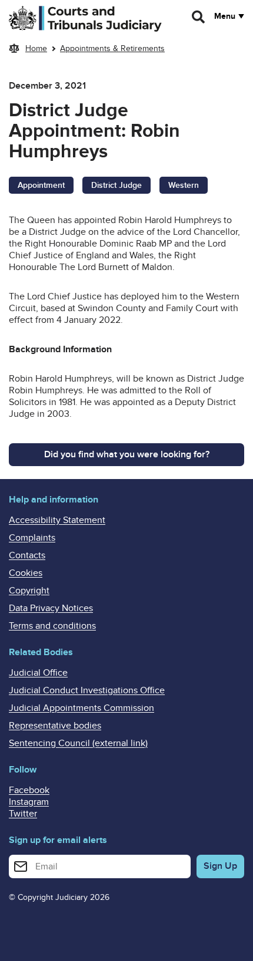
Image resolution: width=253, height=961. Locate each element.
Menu (224, 16)
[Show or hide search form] (199, 17)
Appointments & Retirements (112, 48)
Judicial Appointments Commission (81, 708)
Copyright (29, 590)
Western (183, 185)
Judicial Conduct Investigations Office (87, 690)
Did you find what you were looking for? (126, 454)
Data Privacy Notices (51, 608)
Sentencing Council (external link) (78, 743)
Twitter (23, 814)
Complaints (32, 538)
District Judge (116, 185)
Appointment (41, 185)
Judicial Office (38, 673)
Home (36, 48)
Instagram (29, 802)
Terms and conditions (52, 626)
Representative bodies (55, 725)
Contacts (27, 555)
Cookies (25, 573)
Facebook (29, 790)
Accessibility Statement (57, 520)
